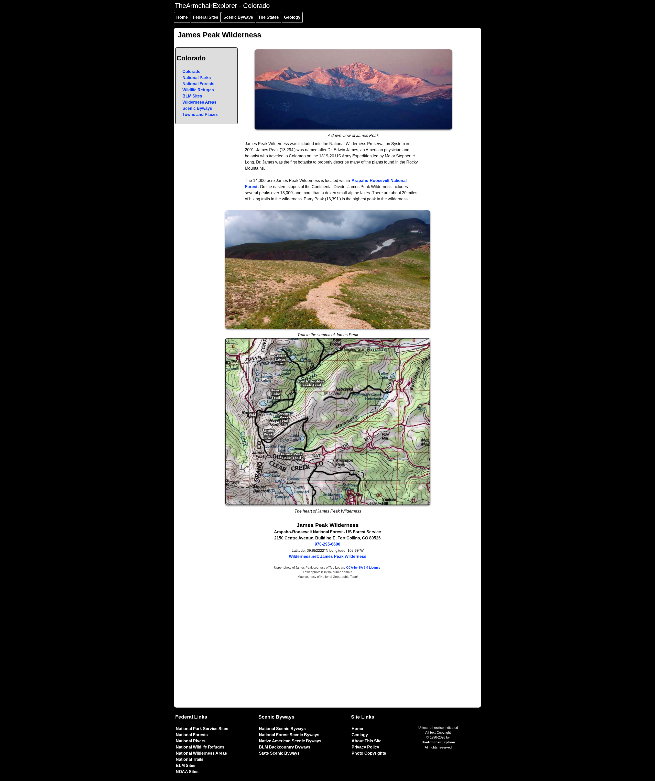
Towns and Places (200, 114)
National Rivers (190, 741)
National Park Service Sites (202, 728)
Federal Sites (205, 17)
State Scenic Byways (279, 753)
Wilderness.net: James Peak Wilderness (327, 556)
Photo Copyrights (369, 753)
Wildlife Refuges (198, 90)
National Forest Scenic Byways (289, 735)
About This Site (366, 741)
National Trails (189, 759)
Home (182, 17)
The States (268, 17)
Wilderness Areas (199, 102)
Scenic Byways (238, 17)
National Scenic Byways (282, 728)
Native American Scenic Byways (290, 741)
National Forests (198, 84)
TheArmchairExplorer (438, 742)
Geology (292, 17)
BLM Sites (192, 96)
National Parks (196, 77)
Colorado (191, 71)
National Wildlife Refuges (200, 747)
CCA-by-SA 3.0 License (363, 567)
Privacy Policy (365, 747)
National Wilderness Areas (201, 753)
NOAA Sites (187, 771)
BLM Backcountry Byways (284, 747)
